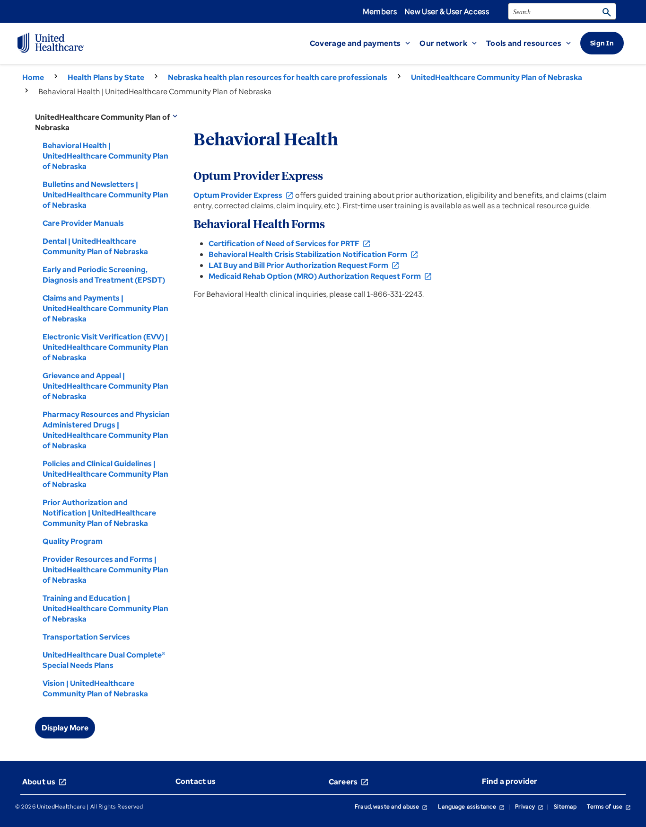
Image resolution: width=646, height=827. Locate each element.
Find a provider (509, 781)
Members (380, 11)
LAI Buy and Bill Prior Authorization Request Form (304, 265)
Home (33, 77)
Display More (65, 727)
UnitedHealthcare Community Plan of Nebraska (496, 77)
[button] (365, 43)
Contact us (195, 781)
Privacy (529, 806)
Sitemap (565, 806)
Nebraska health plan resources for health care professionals (277, 77)
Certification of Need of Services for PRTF (290, 243)
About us (44, 781)
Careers (349, 781)
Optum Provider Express (243, 195)
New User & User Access (446, 11)
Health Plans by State (106, 77)
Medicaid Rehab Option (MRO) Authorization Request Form (320, 276)
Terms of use (609, 806)
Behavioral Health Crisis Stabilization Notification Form (314, 254)
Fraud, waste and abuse (391, 806)
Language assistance (471, 806)
